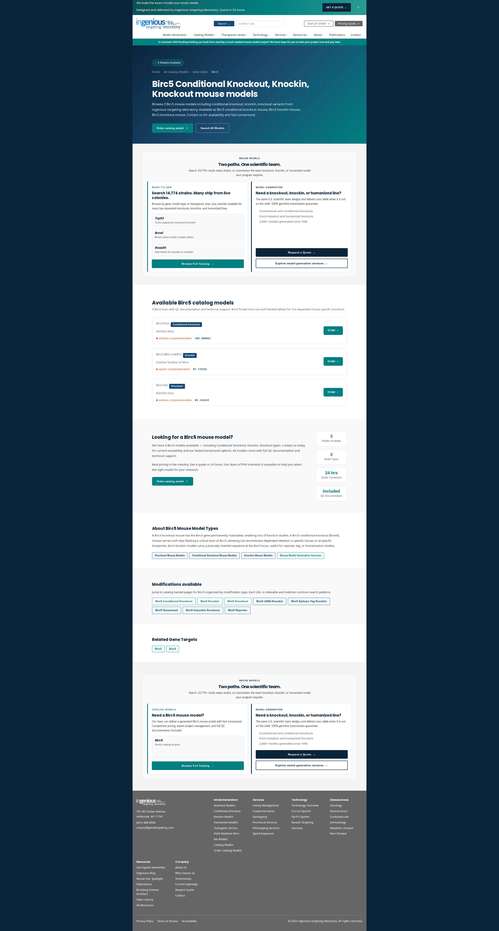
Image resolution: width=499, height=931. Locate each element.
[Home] (158, 23)
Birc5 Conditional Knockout (173, 601)
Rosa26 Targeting (302, 822)
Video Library (144, 899)
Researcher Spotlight (149, 879)
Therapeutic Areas (233, 35)
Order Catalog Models (228, 850)
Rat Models (221, 839)
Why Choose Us (185, 873)
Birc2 (158, 648)
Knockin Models (224, 817)
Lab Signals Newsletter (150, 867)
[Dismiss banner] (358, 7)
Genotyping (260, 817)
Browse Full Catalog (198, 263)
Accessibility (189, 921)
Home (156, 72)
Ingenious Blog (145, 873)
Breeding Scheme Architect (147, 892)
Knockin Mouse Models (258, 555)
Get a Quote (336, 7)
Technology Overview (305, 805)
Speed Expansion (263, 833)
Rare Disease (338, 833)
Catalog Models (204, 35)
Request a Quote (302, 252)
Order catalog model (170, 128)
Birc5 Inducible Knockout (203, 610)
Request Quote (184, 890)
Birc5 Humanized (166, 610)
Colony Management (266, 805)
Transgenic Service (226, 828)
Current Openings (186, 884)
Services (280, 35)
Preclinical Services (265, 822)
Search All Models (212, 128)
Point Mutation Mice (226, 833)
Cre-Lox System (301, 811)
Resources (300, 35)
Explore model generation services (301, 263)
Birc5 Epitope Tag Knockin (309, 601)
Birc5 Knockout (237, 601)
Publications (337, 35)
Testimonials (183, 879)
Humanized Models (226, 822)
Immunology (338, 822)
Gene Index (200, 72)
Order (331, 330)
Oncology (336, 805)
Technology (260, 35)
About (318, 35)
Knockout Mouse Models (170, 555)
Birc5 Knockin (210, 601)
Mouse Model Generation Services (300, 555)
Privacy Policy (144, 921)
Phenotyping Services (266, 828)
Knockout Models (224, 805)
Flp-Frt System (300, 817)
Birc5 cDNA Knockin (269, 601)
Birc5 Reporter (237, 610)
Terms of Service (167, 921)
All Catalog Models (176, 72)
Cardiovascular (339, 817)
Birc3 (172, 648)
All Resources (145, 905)
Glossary (297, 828)
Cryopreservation (264, 811)
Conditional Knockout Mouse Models (214, 555)
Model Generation (174, 35)
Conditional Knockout (227, 811)
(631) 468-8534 (145, 822)
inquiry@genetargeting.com (155, 827)
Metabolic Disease (341, 828)
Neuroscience (338, 811)
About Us (181, 867)
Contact (356, 35)
